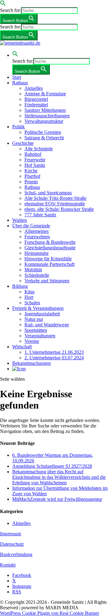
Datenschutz (12, 544)
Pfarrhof (32, 176)
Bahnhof (32, 154)
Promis (31, 181)
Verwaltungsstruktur (43, 121)
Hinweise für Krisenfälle (48, 258)
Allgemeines (36, 231)
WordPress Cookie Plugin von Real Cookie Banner (49, 613)
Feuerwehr (34, 159)
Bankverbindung (16, 554)
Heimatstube (36, 253)
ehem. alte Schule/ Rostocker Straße (59, 209)
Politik (18, 126)
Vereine (31, 341)
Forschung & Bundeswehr (49, 242)
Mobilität (33, 269)
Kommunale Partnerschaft (49, 264)
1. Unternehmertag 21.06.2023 (54, 352)
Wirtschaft (22, 346)
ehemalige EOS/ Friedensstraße (54, 203)
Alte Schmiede (38, 148)
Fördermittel (36, 104)
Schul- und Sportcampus (48, 192)
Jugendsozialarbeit (42, 313)
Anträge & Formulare (45, 93)
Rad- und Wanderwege (46, 324)
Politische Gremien (42, 132)
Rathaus (20, 82)
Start (16, 77)
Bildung (20, 286)
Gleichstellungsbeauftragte (49, 247)
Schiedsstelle (36, 275)
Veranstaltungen (39, 335)
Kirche (31, 170)
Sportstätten (35, 330)
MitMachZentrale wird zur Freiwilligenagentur (57, 499)
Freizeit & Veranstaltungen (38, 308)
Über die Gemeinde (31, 225)
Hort (28, 297)
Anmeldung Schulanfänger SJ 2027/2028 (52, 466)
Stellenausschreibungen (47, 115)
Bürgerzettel (36, 99)
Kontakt (8, 564)
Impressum (10, 533)
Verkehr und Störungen (46, 280)
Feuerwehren (37, 236)
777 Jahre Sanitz (40, 214)
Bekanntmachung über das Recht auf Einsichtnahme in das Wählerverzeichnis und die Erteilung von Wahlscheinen (59, 477)
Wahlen (19, 220)
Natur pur (33, 319)
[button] (3, 4)
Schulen (32, 302)
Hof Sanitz (34, 165)
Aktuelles (33, 88)
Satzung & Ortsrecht (44, 137)
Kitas (29, 291)
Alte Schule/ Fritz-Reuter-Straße (55, 198)
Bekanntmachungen (31, 363)
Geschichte (23, 143)
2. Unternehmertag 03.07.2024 (54, 357)
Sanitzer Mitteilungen (45, 110)
